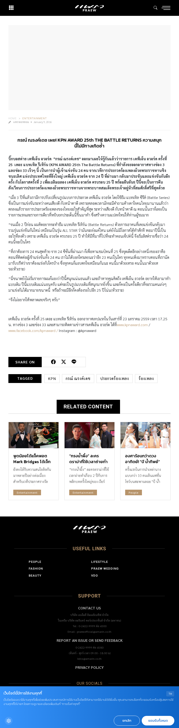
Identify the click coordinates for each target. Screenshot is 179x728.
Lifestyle (99, 562)
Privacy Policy (89, 667)
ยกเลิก (126, 720)
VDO (94, 575)
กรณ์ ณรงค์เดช (78, 378)
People (133, 492)
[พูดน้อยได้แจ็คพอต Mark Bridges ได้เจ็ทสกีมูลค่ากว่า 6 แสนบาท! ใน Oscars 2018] (34, 435)
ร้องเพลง (146, 378)
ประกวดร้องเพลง (114, 378)
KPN (52, 378)
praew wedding (105, 568)
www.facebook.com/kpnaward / (33, 330)
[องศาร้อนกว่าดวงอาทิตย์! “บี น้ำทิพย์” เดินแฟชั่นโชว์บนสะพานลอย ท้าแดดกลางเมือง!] (145, 435)
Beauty (35, 575)
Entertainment (34, 118)
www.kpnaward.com (132, 324)
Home (12, 118)
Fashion (36, 568)
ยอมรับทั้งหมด (158, 720)
